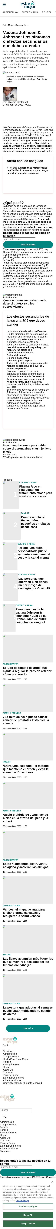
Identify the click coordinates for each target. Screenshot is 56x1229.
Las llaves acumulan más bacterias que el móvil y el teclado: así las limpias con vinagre (28, 962)
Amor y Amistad (12, 713)
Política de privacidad (22, 252)
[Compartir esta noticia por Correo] (28, 107)
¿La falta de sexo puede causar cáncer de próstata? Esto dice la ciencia (26, 720)
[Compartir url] (6, 122)
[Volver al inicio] (7, 1095)
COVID (7, 457)
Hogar (6, 762)
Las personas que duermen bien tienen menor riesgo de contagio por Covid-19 (34, 583)
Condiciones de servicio (16, 254)
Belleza (46, 12)
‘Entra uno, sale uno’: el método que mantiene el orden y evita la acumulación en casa (26, 769)
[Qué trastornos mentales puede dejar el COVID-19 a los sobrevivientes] (12, 295)
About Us (8, 1070)
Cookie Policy (22, 1201)
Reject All (27, 1215)
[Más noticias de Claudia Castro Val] (10, 88)
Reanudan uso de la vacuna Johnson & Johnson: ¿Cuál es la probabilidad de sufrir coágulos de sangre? (31, 616)
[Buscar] (4, 1116)
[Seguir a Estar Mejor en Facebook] (3, 1154)
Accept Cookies (28, 1223)
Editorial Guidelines (13, 1077)
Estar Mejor (8, 25)
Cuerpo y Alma (30, 12)
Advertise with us (12, 1080)
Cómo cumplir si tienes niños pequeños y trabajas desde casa (35, 522)
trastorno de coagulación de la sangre (22, 139)
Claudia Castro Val (18, 102)
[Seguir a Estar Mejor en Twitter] (10, 1154)
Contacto (8, 1072)
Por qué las (27, 170)
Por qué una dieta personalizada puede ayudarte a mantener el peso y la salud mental (33, 552)
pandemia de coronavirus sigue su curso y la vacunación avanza (27, 215)
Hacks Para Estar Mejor (15, 1059)
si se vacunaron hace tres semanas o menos (27, 343)
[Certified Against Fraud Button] (13, 1085)
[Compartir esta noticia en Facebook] (14, 107)
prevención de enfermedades (26, 457)
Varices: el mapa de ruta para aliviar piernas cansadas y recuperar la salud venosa (24, 913)
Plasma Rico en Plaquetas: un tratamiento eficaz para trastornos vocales (35, 491)
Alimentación (10, 12)
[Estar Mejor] (28, 5)
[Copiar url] (10, 116)
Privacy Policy (10, 1075)
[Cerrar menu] (3, 1105)
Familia (25, 513)
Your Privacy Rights (28, 1206)
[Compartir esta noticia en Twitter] (21, 107)
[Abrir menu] (4, 4)
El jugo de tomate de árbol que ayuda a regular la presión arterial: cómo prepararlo (27, 671)
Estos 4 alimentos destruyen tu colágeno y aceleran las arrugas (25, 865)
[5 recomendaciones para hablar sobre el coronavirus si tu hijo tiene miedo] (14, 440)
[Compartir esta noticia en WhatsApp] (6, 107)
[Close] (52, 1182)
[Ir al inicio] (28, 1040)
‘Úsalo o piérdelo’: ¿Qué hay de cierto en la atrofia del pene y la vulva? (25, 818)
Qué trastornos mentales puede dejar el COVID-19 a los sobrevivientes (24, 303)
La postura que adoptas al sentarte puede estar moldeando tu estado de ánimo (28, 1011)
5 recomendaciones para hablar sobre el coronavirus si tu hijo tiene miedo (27, 448)
